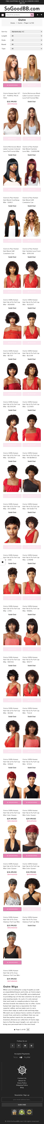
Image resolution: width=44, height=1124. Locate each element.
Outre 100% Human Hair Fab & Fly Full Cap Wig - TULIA (31, 710)
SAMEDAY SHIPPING (13, 85)
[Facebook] (12, 1046)
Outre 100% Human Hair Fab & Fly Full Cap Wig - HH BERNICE (31, 455)
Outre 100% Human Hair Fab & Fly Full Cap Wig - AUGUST (31, 302)
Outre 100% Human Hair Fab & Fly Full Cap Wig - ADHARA (11, 302)
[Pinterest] (19, 1046)
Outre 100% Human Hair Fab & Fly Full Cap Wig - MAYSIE (11, 659)
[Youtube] (25, 1046)
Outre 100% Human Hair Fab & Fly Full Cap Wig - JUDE (11, 557)
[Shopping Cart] (40, 15)
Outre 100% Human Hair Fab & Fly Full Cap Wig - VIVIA (31, 761)
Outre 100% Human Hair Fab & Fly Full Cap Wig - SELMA (11, 710)
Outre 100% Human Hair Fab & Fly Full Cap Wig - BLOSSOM (11, 404)
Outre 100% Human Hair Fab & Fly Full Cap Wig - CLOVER (31, 404)
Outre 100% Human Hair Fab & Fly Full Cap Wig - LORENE (31, 557)
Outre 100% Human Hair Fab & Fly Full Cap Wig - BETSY (11, 353)
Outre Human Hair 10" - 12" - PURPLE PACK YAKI (12, 95)
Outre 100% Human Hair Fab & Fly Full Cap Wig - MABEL (31, 608)
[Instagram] (31, 1046)
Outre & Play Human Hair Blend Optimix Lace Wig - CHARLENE (31, 149)
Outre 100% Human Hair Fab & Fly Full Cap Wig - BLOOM (31, 353)
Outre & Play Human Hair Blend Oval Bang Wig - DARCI (11, 200)
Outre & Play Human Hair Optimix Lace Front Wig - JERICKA (32, 251)
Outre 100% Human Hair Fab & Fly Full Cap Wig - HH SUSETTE (31, 506)
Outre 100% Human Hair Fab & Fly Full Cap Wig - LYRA (11, 608)
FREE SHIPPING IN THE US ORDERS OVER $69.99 (22, 2)
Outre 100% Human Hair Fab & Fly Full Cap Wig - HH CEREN (11, 506)
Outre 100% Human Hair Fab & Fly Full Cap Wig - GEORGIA (11, 455)
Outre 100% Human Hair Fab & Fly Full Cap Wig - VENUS (11, 761)
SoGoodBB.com (17, 1121)
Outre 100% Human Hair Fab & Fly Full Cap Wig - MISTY (31, 659)
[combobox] (17, 15)
